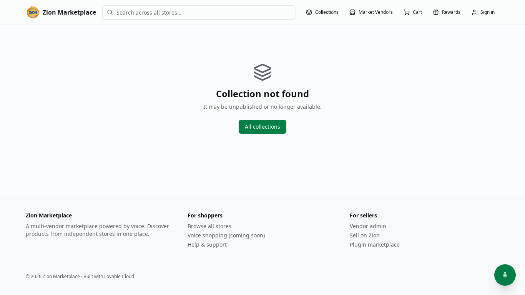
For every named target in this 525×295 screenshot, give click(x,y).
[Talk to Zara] (505, 275)
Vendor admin (368, 226)
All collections (262, 126)
